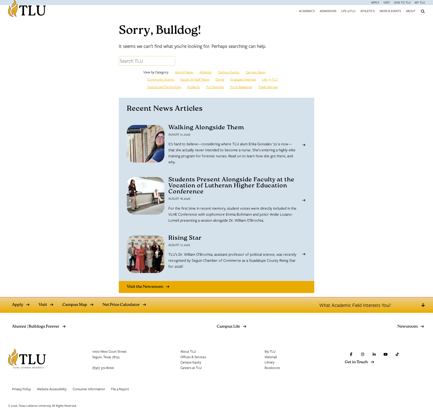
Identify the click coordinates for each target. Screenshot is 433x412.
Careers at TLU (191, 367)
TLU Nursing (215, 87)
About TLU (188, 351)
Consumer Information (89, 389)
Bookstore (272, 367)
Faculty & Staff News (194, 79)
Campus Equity (190, 362)
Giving (219, 79)
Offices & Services (193, 357)
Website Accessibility (52, 389)
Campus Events (229, 72)
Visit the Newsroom (145, 287)
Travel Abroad (268, 87)
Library (269, 362)
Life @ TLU (270, 79)
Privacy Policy (21, 389)
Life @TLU (348, 11)
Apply (375, 2)
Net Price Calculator (121, 305)
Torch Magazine (241, 87)
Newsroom (407, 327)
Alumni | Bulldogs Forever (35, 327)
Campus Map (74, 305)
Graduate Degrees (243, 79)
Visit (386, 2)
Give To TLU (402, 2)
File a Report (120, 389)
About (410, 11)
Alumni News (184, 72)
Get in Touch (356, 362)
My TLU (420, 2)
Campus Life (228, 327)
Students (193, 87)
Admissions (328, 11)
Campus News (256, 72)
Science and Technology (164, 87)
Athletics (367, 11)
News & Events (390, 11)
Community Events (160, 79)
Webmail (271, 357)
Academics (307, 11)
